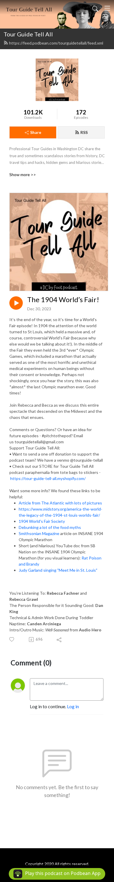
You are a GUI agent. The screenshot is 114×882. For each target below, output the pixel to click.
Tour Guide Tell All (28, 34)
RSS (84, 132)
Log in (73, 706)
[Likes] (12, 639)
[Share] (59, 639)
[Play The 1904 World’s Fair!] (16, 303)
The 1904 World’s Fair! (63, 299)
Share (35, 132)
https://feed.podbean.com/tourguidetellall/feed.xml (56, 42)
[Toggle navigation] (107, 8)
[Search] (95, 8)
